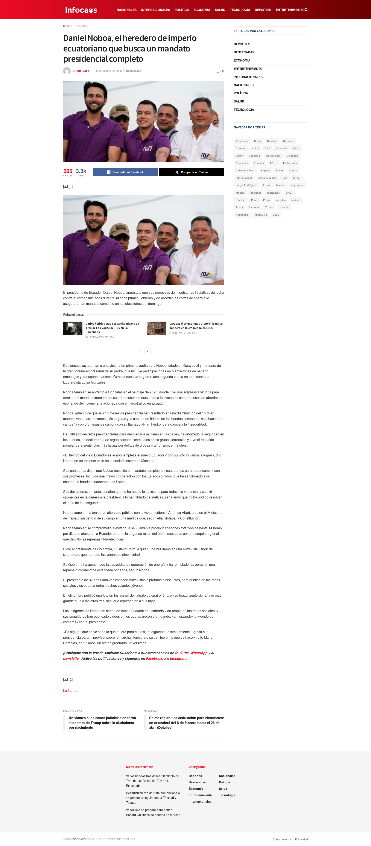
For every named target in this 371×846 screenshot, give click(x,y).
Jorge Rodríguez (246, 185)
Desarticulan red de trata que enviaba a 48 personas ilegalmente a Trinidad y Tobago (153, 798)
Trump (269, 207)
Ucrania (284, 207)
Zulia (276, 214)
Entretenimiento (290, 10)
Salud (220, 10)
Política (182, 10)
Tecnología (240, 10)
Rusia (239, 207)
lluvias (267, 185)
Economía (202, 10)
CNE (267, 148)
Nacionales (127, 10)
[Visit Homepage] (81, 9)
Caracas (288, 141)
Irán (285, 177)
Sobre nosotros (282, 839)
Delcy (239, 155)
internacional (244, 177)
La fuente (70, 690)
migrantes (297, 185)
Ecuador (259, 163)
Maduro (281, 185)
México (240, 192)
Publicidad (301, 839)
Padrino (240, 200)
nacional (256, 192)
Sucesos (254, 207)
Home (66, 26)
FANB (279, 170)
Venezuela (260, 214)
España (265, 170)
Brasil (257, 141)
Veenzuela (242, 214)
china (255, 148)
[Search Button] (306, 9)
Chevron (241, 148)
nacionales (273, 192)
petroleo (281, 200)
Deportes (263, 10)
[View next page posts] (147, 351)
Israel (296, 177)
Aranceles (242, 141)
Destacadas (81, 26)
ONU (289, 192)
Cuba (296, 148)
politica (296, 200)
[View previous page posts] (140, 351)
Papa (254, 200)
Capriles (272, 141)
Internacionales (155, 10)
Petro (266, 200)
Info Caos (82, 71)
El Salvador (290, 163)
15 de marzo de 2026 (101, 337)
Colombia (281, 148)
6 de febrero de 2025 (109, 71)
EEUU (273, 163)
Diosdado (292, 155)
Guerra (293, 170)
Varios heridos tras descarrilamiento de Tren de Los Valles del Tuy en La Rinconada (112, 328)
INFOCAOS (79, 839)
